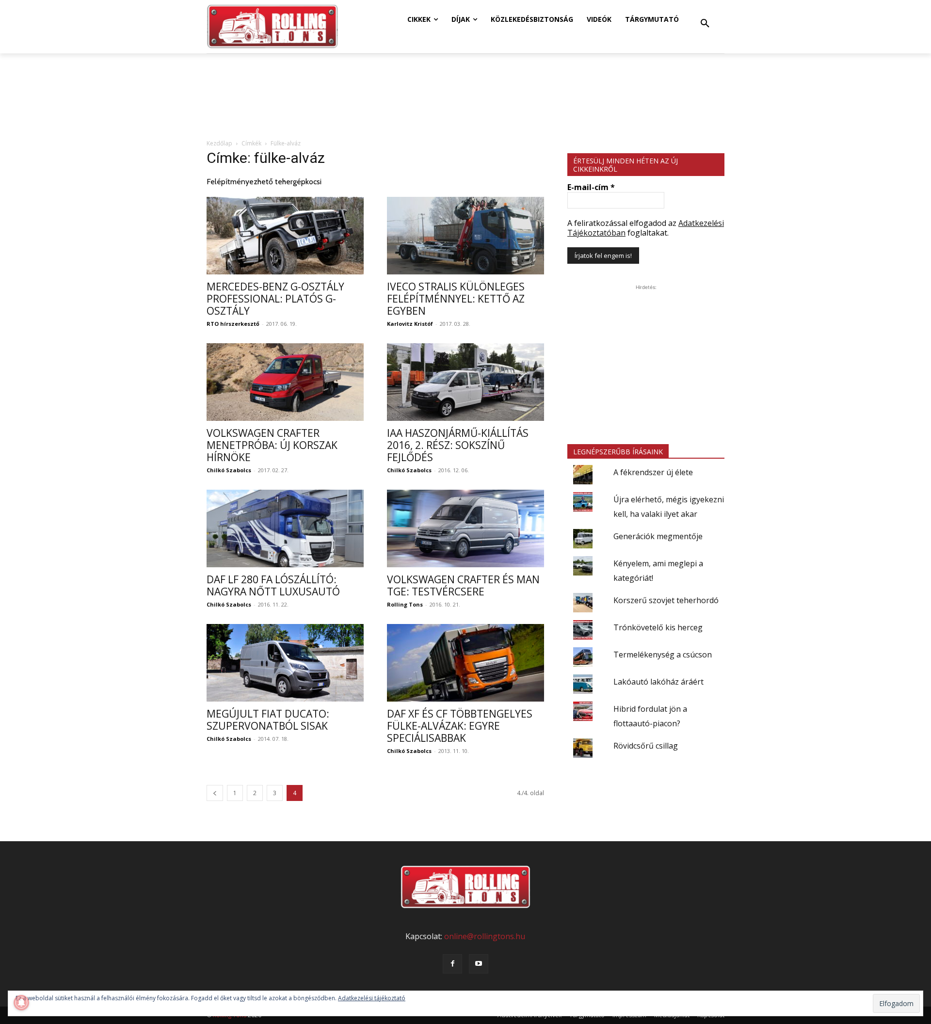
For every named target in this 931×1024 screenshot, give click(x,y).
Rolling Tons (405, 604)
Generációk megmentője (658, 536)
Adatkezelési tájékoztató (371, 998)
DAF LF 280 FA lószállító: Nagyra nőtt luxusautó (273, 585)
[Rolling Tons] (272, 26)
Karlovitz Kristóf (410, 323)
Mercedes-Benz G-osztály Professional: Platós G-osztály (275, 299)
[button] (705, 23)
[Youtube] (478, 964)
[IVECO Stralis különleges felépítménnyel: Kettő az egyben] (465, 235)
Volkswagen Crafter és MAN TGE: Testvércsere (463, 585)
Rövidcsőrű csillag (645, 745)
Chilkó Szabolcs (229, 470)
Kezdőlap (219, 143)
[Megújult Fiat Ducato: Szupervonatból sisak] (285, 663)
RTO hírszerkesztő (233, 323)
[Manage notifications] (21, 1002)
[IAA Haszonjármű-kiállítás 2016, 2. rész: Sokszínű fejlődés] (465, 382)
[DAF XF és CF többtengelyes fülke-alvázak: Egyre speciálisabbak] (465, 663)
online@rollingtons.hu (484, 936)
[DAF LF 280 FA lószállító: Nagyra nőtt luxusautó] (285, 528)
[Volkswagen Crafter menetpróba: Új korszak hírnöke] (285, 382)
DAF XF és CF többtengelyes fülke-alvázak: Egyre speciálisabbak (459, 726)
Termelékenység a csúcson (662, 654)
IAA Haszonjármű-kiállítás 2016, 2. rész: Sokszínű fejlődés (458, 445)
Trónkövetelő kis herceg (658, 627)
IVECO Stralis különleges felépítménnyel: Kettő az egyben (456, 299)
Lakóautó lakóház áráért (658, 681)
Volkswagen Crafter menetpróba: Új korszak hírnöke (272, 445)
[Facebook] (452, 964)
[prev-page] (215, 793)
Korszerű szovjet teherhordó (666, 600)
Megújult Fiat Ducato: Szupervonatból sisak (268, 720)
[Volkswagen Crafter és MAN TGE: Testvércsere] (465, 528)
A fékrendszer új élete (653, 472)
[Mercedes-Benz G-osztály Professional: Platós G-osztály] (285, 235)
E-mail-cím (591, 187)
